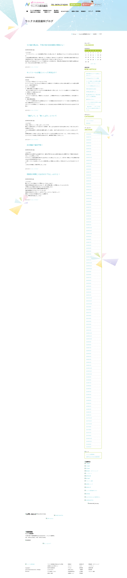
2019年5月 (88, 388)
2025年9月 (88, 166)
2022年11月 (89, 265)
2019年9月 (88, 377)
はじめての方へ (65, 11)
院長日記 (88, 123)
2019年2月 (88, 397)
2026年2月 (88, 151)
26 (95, 59)
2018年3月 (88, 409)
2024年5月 (88, 213)
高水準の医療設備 (56, 11)
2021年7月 (88, 312)
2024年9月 (88, 201)
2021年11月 (89, 300)
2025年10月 (89, 163)
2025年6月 (88, 175)
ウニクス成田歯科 (90, 454)
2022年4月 (88, 286)
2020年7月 (88, 347)
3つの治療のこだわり (52, 571)
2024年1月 (88, 224)
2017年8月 (88, 429)
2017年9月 (88, 426)
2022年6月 (88, 280)
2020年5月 (88, 353)
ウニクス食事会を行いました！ (93, 85)
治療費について (71, 573)
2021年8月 (88, 309)
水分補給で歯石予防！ (35, 145)
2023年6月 (88, 245)
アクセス (69, 567)
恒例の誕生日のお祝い (91, 88)
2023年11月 (89, 230)
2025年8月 (88, 169)
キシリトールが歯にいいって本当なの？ (42, 72)
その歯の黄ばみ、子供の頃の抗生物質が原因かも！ (46, 45)
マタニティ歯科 (92, 571)
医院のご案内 (75, 11)
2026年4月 (88, 145)
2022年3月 (88, 289)
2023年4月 (88, 251)
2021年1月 (88, 330)
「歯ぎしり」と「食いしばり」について (42, 116)
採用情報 (98, 11)
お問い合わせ (70, 569)
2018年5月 (88, 403)
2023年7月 (88, 242)
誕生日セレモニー (90, 99)
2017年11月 (89, 420)
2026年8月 (88, 134)
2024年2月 (88, 221)
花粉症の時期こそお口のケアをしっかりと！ (43, 174)
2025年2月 (88, 186)
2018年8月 (88, 400)
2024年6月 (88, 210)
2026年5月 (88, 142)
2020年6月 (88, 350)
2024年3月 (88, 219)
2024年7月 (88, 207)
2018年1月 (88, 415)
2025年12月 (89, 157)
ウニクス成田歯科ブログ (84, 34)
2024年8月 (88, 204)
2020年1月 (88, 365)
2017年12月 (89, 418)
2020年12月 (89, 333)
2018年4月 (88, 406)
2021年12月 (89, 298)
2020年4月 (88, 356)
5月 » (95, 63)
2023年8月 (88, 239)
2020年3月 (88, 359)
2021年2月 (88, 327)
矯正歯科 (90, 569)
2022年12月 (89, 262)
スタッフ (90, 11)
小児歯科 (81, 571)
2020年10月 (89, 338)
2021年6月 (88, 315)
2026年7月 (88, 137)
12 (95, 55)
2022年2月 (88, 292)
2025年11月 (89, 160)
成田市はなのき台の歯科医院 (93, 456)
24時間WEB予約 (71, 571)
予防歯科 (81, 573)
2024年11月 (89, 195)
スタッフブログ (34, 67)
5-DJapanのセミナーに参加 (92, 78)
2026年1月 (88, 154)
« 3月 (91, 63)
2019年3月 (88, 394)
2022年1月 (88, 295)
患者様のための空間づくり (47, 11)
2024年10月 (89, 198)
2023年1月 (88, 260)
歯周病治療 (91, 567)
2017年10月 (89, 423)
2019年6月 (88, 385)
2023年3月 (88, 254)
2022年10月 (89, 268)
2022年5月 (88, 283)
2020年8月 (88, 344)
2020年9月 (88, 341)
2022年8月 (88, 274)
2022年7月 (88, 277)
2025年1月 (88, 189)
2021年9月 (88, 306)
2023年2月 (88, 257)
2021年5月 (88, 318)
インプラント (91, 566)
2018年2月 (88, 412)
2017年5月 (88, 435)
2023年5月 (88, 248)
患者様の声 (81, 564)
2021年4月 (88, 321)
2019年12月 (89, 368)
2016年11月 (89, 441)
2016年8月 (88, 444)
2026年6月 (88, 139)
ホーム (27, 11)
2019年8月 (88, 380)
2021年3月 (88, 324)
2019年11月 (89, 371)
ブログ (80, 566)
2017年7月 (88, 432)
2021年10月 (89, 303)
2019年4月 (88, 391)
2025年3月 (88, 183)
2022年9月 (88, 271)
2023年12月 (89, 227)
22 (85, 59)
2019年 (95, 34)
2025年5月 (88, 178)
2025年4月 (88, 180)
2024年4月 (88, 216)
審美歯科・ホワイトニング (94, 564)
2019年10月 (89, 374)
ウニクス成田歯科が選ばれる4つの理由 (35, 11)
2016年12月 (89, 438)
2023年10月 (89, 233)
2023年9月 (88, 236)
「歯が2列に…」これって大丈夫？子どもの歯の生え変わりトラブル (93, 108)
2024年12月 (89, 192)
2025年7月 (88, 172)
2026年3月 (88, 148)
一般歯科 (81, 569)
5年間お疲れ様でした (91, 91)
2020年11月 (89, 336)
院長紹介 (83, 11)
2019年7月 (88, 382)
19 (95, 57)
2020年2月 (88, 362)
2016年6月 (88, 446)
